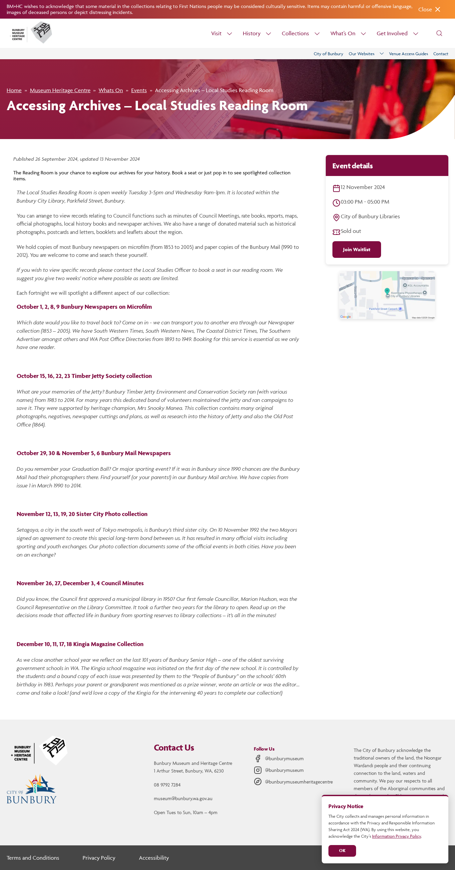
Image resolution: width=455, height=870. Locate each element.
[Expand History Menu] (268, 33)
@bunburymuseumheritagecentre (299, 781)
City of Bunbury (328, 53)
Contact (440, 53)
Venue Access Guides (408, 53)
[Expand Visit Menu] (229, 33)
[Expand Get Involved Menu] (415, 33)
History (251, 33)
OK (342, 850)
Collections (295, 33)
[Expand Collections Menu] (317, 33)
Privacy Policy (99, 857)
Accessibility (154, 857)
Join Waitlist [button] (356, 249)
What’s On (342, 33)
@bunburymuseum (284, 758)
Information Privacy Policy (396, 836)
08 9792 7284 (167, 784)
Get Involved (392, 33)
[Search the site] (439, 33)
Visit (216, 33)
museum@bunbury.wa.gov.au (183, 798)
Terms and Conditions (33, 857)
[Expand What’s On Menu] (363, 33)
